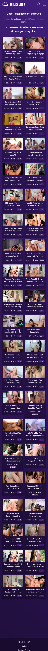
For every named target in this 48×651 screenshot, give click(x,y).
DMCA (24, 646)
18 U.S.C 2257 (24, 642)
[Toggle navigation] (44, 4)
